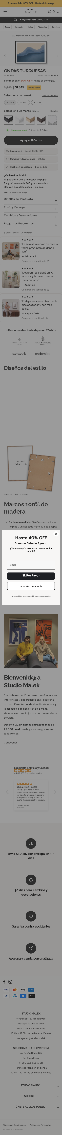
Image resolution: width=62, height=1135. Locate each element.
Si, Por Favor (31, 575)
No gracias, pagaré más (31, 586)
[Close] (56, 534)
